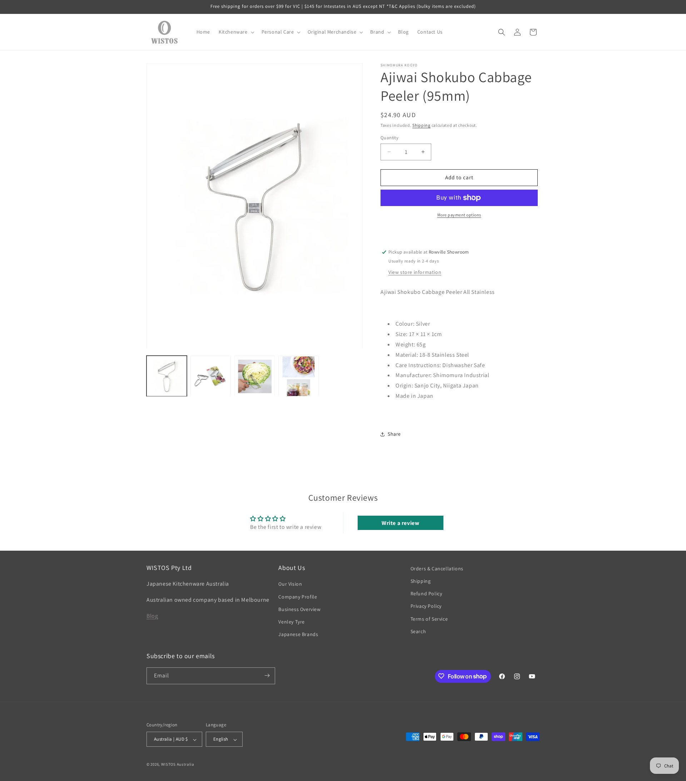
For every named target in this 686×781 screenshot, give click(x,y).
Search (418, 631)
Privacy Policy (426, 606)
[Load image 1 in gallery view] (166, 376)
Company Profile (297, 597)
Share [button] (394, 434)
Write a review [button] (400, 522)
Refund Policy (426, 594)
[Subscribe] (267, 675)
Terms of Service (429, 619)
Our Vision (290, 584)
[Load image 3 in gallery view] (254, 376)
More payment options (459, 214)
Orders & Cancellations (437, 568)
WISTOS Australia (177, 764)
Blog (152, 616)
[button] (235, 31)
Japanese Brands (298, 634)
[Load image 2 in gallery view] (210, 376)
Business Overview (299, 609)
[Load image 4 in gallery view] (298, 376)
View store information (414, 272)
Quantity (389, 138)
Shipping (421, 125)
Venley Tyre (291, 622)
